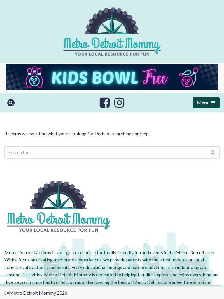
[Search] (11, 102)
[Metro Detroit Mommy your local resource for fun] (112, 31)
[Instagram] (119, 102)
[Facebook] (104, 102)
